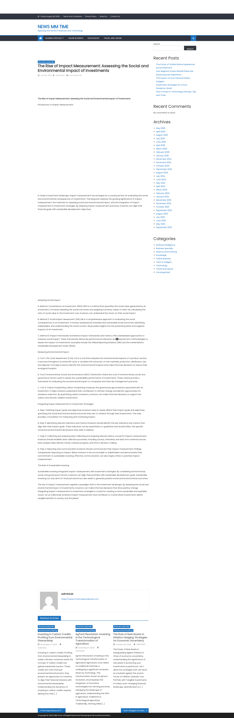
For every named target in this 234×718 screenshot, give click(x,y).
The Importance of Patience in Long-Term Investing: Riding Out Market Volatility (53, 710)
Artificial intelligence (165, 245)
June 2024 (161, 179)
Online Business (75, 38)
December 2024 (164, 159)
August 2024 (162, 172)
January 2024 (162, 196)
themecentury (104, 715)
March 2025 (161, 148)
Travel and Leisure (113, 38)
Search (156, 44)
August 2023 (162, 213)
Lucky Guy (42, 648)
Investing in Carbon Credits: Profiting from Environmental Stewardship (55, 637)
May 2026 (160, 128)
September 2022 (164, 227)
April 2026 (160, 131)
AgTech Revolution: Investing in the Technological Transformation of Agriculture (93, 639)
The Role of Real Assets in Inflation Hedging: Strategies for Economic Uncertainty (130, 637)
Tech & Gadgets (164, 262)
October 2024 (162, 165)
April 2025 (160, 145)
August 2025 (162, 135)
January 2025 (162, 155)
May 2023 (160, 224)
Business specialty (55, 38)
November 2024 (163, 162)
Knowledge (93, 38)
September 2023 (164, 210)
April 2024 (160, 186)
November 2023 (163, 203)
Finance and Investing (48, 630)
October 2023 (162, 206)
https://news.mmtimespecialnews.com (80, 599)
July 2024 (160, 176)
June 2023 (161, 220)
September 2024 (164, 169)
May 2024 (160, 183)
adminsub (60, 75)
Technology (161, 265)
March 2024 (161, 189)
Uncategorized (163, 272)
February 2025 (162, 152)
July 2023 (160, 217)
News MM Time (53, 26)
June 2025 (161, 142)
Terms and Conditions (72, 16)
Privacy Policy (90, 16)
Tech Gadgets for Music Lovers (136, 710)
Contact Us (115, 16)
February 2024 (163, 193)
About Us (103, 16)
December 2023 (163, 200)
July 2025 (160, 138)
